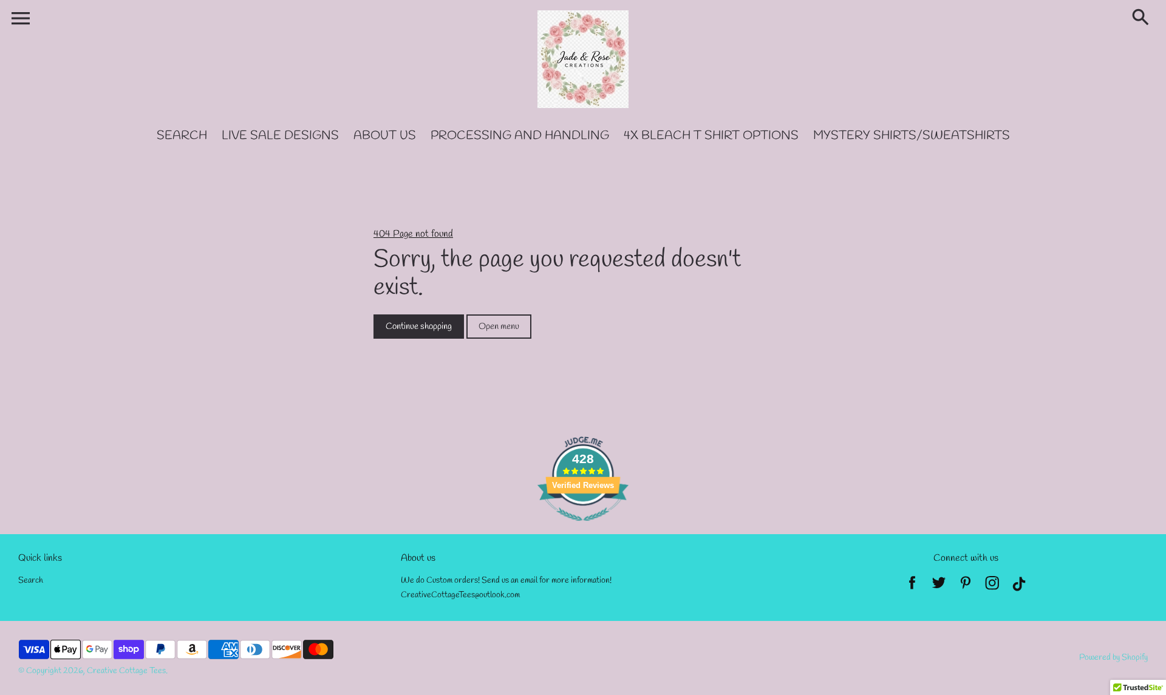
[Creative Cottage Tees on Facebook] (912, 587)
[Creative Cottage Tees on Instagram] (992, 587)
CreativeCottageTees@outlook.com (460, 595)
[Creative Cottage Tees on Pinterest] (965, 587)
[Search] (1142, 18)
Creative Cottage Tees (126, 671)
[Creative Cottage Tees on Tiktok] (1019, 587)
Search (30, 580)
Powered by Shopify (1113, 657)
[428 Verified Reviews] (583, 527)
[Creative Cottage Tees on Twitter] (939, 587)
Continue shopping (419, 326)
